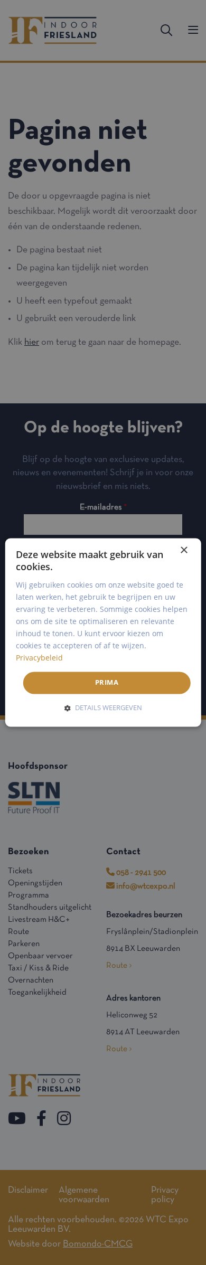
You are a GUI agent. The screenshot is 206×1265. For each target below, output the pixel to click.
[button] (103, 708)
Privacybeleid (39, 658)
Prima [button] (106, 682)
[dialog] (103, 632)
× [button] (184, 550)
